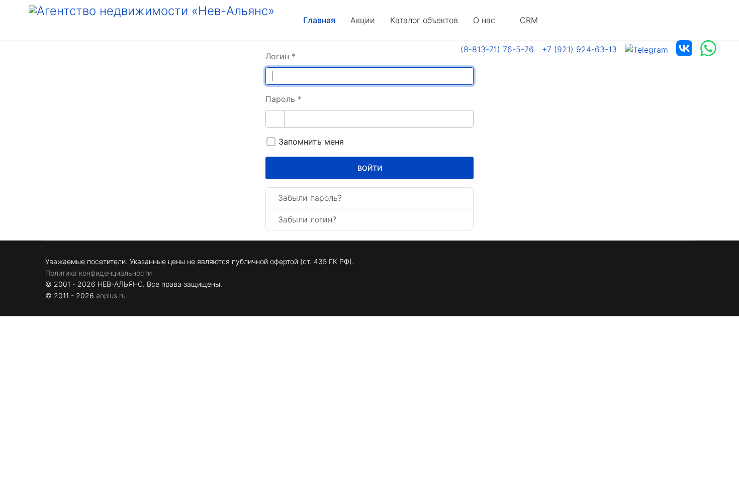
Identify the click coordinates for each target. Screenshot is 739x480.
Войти (369, 168)
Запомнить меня (311, 142)
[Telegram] (646, 50)
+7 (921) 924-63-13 (579, 49)
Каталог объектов (424, 20)
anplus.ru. (112, 295)
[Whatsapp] (708, 49)
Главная (319, 20)
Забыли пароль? (310, 198)
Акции (362, 20)
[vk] (684, 49)
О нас (484, 20)
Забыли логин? (307, 219)
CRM (529, 20)
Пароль (283, 99)
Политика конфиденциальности (98, 273)
